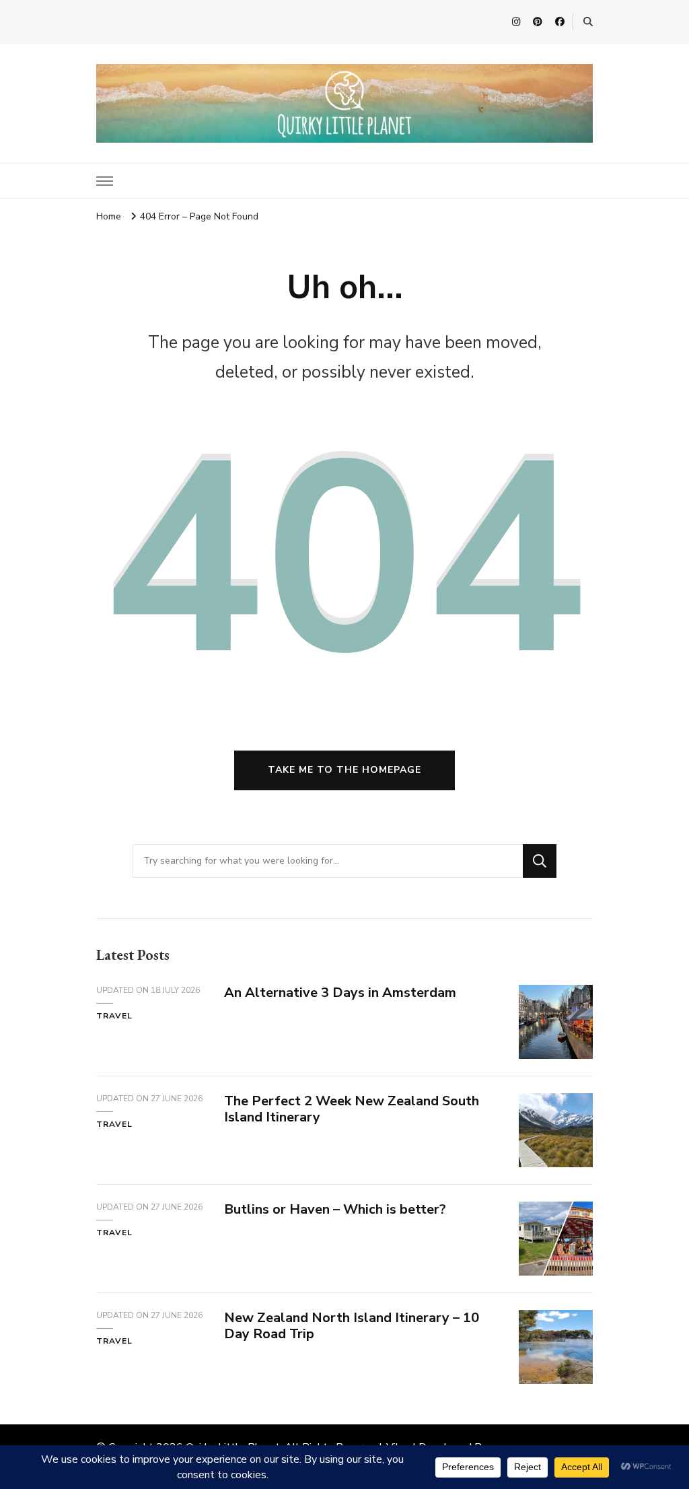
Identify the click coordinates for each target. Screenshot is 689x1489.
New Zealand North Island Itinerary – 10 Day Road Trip (351, 1326)
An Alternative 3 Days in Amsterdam (340, 992)
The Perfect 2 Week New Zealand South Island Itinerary (351, 1109)
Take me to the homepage (344, 769)
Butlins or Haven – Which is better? (335, 1209)
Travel (114, 1015)
